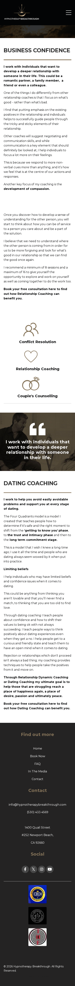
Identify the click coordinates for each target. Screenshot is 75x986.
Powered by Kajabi (37, 976)
